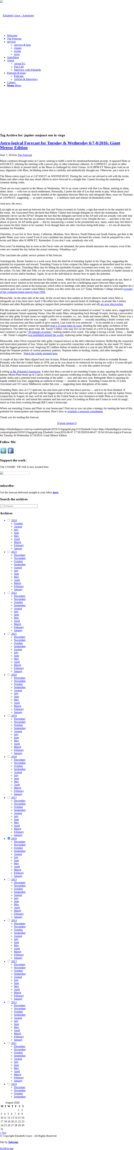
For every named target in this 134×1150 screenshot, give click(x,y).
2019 (14, 715)
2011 (14, 1043)
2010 (14, 1084)
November (20, 558)
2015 (14, 879)
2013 (14, 961)
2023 (14, 551)
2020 (14, 674)
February (19, 545)
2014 (14, 920)
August (18, 526)
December (19, 555)
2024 (14, 520)
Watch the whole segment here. (41, 353)
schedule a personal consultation (85, 411)
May (16, 535)
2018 (14, 756)
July (16, 529)
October (18, 523)
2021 (14, 633)
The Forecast (25, 155)
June (16, 532)
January (18, 548)
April (17, 539)
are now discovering (111, 304)
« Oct (3, 1132)
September (20, 564)
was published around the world (45, 335)
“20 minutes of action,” (40, 331)
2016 (14, 838)
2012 (14, 1002)
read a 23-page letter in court (66, 325)
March (17, 542)
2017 (14, 797)
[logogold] (17, 15)
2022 (14, 592)
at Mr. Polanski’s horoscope (25, 371)
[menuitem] (70, 35)
